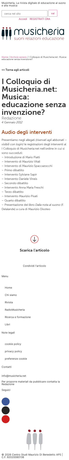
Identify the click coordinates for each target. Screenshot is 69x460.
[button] (2, 270)
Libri (7, 324)
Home (5, 57)
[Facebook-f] (6, 402)
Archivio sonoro (18, 57)
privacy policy (13, 351)
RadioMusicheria (15, 309)
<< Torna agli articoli (15, 70)
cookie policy (13, 344)
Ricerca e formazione (18, 317)
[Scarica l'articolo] (34, 239)
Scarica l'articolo (34, 250)
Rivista (9, 302)
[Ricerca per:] (24, 13)
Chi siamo (11, 295)
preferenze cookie (16, 358)
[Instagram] (6, 410)
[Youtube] (6, 419)
